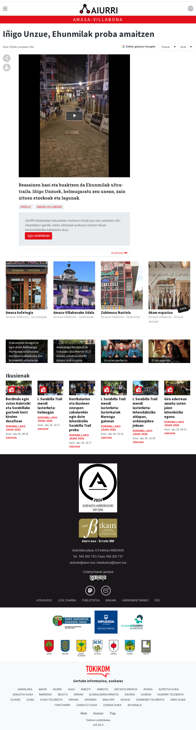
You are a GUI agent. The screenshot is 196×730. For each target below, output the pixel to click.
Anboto (102, 689)
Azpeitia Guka (169, 689)
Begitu (63, 694)
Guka (30, 699)
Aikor (42, 689)
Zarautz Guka (86, 705)
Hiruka (73, 699)
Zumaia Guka (112, 705)
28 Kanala (134, 705)
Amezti (86, 689)
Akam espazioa (161, 312)
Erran (78, 694)
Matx (84, 713)
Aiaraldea (25, 689)
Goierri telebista (170, 694)
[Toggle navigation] (5, 8)
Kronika (90, 699)
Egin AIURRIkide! (38, 236)
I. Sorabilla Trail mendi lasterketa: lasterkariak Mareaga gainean (113, 410)
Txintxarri (62, 705)
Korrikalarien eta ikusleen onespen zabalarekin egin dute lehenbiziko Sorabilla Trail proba (80, 414)
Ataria (148, 689)
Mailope (108, 699)
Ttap (112, 713)
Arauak (111, 600)
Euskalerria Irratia (103, 694)
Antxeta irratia (125, 689)
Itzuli (183, 47)
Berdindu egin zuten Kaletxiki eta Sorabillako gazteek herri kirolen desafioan (18, 410)
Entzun (166, 47)
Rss (157, 600)
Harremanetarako (135, 600)
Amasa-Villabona (98, 19)
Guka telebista (51, 699)
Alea (71, 689)
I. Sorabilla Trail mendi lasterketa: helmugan (50, 405)
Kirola (25, 206)
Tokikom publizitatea (98, 720)
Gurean (98, 713)
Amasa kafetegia (19, 312)
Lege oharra (67, 600)
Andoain (11, 438)
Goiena (146, 694)
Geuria (130, 694)
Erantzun (117, 253)
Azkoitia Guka (23, 694)
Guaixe (15, 699)
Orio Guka (177, 699)
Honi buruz (44, 600)
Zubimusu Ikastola (116, 312)
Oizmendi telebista (150, 699)
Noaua (125, 699)
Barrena (45, 694)
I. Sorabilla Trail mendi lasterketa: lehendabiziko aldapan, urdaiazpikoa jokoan (145, 412)
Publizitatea (91, 600)
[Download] (7, 67)
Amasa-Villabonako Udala (73, 312)
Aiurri (57, 689)
